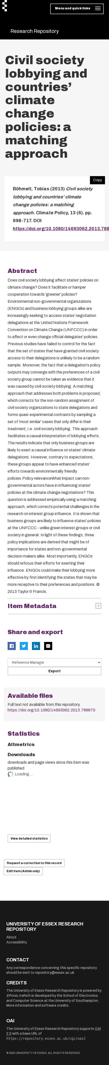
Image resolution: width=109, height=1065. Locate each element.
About (11, 937)
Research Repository (34, 31)
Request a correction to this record (34, 863)
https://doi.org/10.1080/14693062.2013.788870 (51, 710)
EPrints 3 (13, 996)
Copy (96, 179)
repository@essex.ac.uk (54, 973)
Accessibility (16, 942)
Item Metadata (32, 606)
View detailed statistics (29, 838)
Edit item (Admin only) (23, 871)
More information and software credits (37, 1005)
